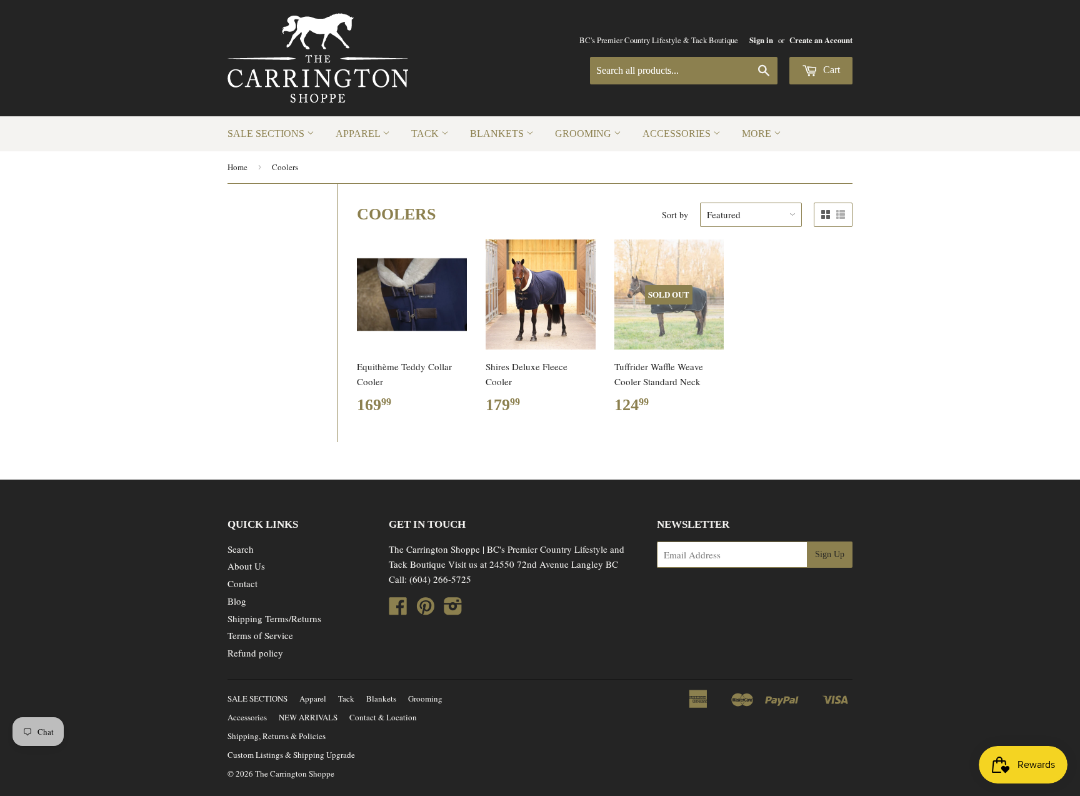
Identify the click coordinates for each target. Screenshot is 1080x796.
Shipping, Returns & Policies (277, 736)
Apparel (359, 133)
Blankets (498, 133)
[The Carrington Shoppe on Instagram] (453, 609)
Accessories (677, 133)
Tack (426, 133)
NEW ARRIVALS (308, 717)
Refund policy (255, 653)
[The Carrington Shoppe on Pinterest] (425, 609)
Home (238, 167)
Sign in (761, 40)
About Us (246, 566)
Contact (243, 583)
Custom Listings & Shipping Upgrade (291, 754)
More (758, 133)
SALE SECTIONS (267, 133)
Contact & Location (383, 717)
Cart (830, 69)
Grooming (584, 133)
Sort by (675, 215)
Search (241, 549)
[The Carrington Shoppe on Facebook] (398, 609)
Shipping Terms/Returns (274, 618)
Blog (237, 601)
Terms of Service (260, 635)
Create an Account (820, 40)
